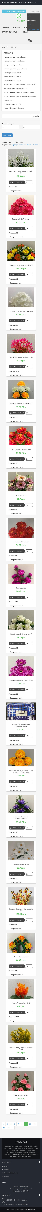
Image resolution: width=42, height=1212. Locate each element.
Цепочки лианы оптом (12, 104)
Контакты (6, 1169)
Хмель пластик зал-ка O (21, 1003)
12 (4, 1128)
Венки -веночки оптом (12, 76)
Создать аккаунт (33, 29)
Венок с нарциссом (21, 957)
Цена (29, 145)
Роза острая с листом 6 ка (21, 449)
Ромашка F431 (21, 495)
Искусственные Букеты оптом (15, 57)
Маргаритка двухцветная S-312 (21, 265)
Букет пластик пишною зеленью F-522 (21, 1048)
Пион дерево (21, 588)
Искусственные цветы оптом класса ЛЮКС (20, 84)
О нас (5, 1166)
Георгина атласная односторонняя (21, 817)
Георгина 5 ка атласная (21, 219)
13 (8, 1128)
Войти (29, 25)
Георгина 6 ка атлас (21, 542)
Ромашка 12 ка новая (21, 864)
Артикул (15, 145)
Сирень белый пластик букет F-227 (21, 172)
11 (34, 1124)
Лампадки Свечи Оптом (12, 72)
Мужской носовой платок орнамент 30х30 (21, 725)
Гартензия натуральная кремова (21, 311)
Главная (5, 47)
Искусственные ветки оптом (14, 61)
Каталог (6, 1176)
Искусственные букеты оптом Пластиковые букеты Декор (20, 98)
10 (30, 1124)
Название (22, 145)
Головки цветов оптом (12, 80)
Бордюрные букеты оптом (14, 65)
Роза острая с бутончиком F (21, 634)
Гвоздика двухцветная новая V (21, 403)
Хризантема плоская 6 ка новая (21, 680)
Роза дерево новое (21, 1095)
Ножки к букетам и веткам (14, 108)
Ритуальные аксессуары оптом (15, 88)
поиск (35, 116)
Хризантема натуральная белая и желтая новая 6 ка (21, 771)
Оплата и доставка (10, 1173)
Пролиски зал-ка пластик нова (21, 357)
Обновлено (36, 145)
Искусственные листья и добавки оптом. (19, 92)
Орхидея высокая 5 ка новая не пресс (21, 910)
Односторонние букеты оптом (15, 69)
